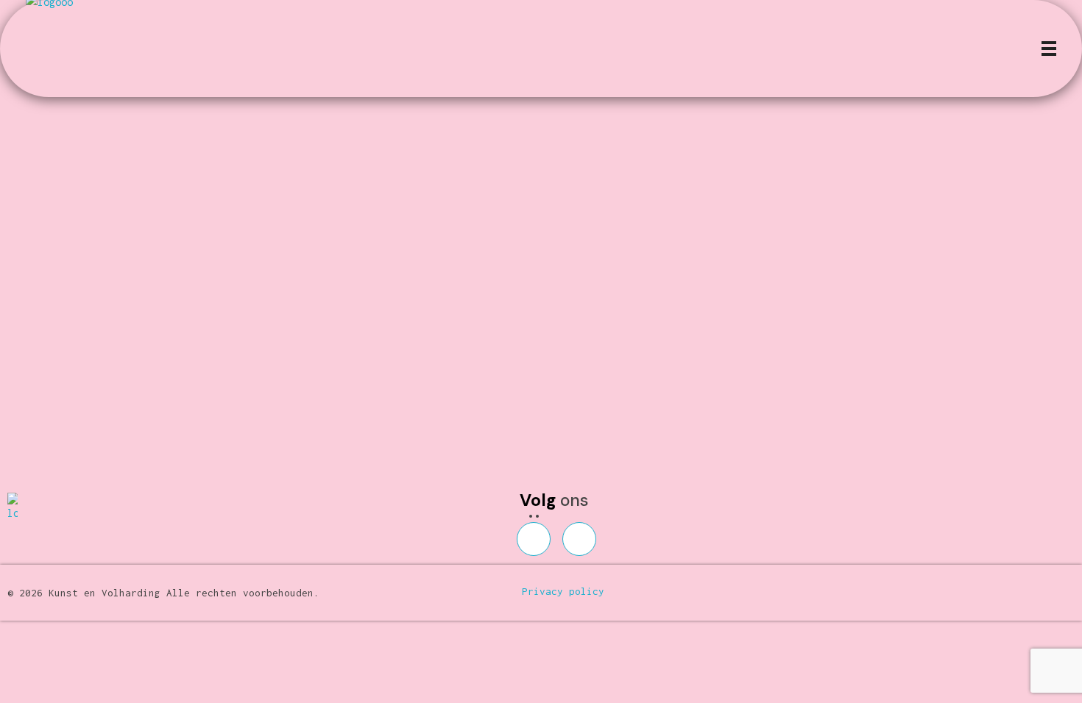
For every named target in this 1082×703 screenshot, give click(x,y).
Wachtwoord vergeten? (541, 339)
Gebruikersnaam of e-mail (446, 116)
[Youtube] (579, 539)
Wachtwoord (404, 184)
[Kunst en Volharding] (30, 507)
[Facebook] (534, 539)
